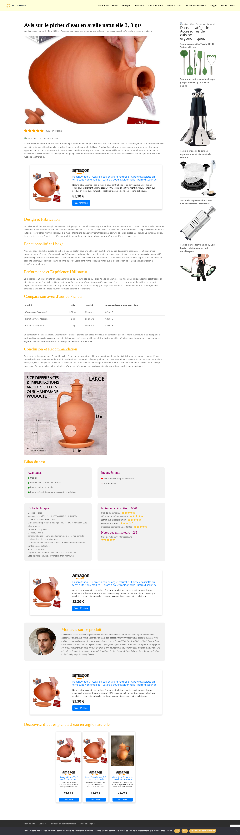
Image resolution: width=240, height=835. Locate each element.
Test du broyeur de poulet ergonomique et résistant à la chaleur (195, 154)
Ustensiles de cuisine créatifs (110, 31)
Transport (127, 6)
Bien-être (139, 6)
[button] (41, 138)
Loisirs (115, 6)
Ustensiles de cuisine (196, 6)
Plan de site (29, 823)
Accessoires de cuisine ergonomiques (78, 31)
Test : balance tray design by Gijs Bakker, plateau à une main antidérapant (197, 248)
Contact (42, 823)
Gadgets (214, 6)
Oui (177, 831)
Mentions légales (87, 823)
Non (185, 831)
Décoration (103, 6)
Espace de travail (155, 6)
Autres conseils (228, 6)
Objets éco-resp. (175, 6)
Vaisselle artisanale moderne (138, 31)
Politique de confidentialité (63, 823)
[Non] (236, 830)
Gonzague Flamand (37, 31)
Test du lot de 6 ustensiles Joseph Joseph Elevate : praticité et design (197, 82)
